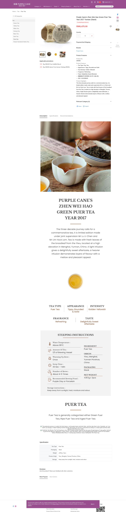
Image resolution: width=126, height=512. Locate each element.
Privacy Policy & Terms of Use (53, 511)
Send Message (74, 509)
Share (80, 106)
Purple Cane (79, 51)
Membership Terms (75, 511)
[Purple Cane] (21, 4)
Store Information (50, 509)
